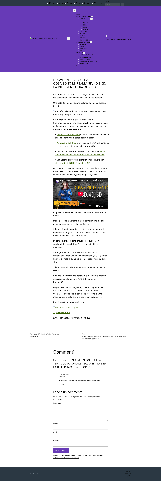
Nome (56, 423)
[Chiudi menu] (74, 10)
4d (83, 336)
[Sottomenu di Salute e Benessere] (92, 16)
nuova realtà (122, 336)
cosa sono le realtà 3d (94, 336)
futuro (116, 336)
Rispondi (61, 385)
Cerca (106, 1)
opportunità (95, 339)
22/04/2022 (62, 376)
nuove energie (86, 339)
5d (85, 336)
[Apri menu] (68, 38)
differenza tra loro (107, 336)
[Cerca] (122, 4)
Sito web (56, 440)
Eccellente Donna (35, 474)
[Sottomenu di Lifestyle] (84, 53)
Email (55, 432)
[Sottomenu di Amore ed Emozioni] (91, 42)
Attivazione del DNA (66, 143)
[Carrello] (106, 36)
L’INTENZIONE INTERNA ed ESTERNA (72, 163)
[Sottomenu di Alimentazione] (91, 19)
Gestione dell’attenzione (68, 134)
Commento (57, 403)
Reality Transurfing (53, 334)
